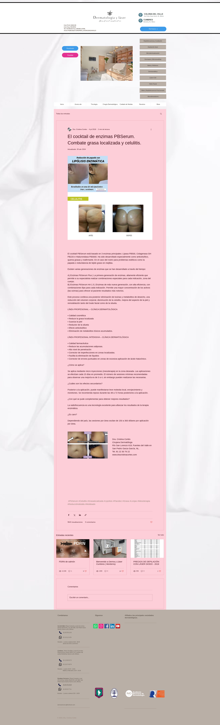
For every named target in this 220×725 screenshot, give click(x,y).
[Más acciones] (151, 129)
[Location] (141, 15)
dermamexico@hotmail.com (66, 705)
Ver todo (161, 535)
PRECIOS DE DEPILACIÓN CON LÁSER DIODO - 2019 (146, 563)
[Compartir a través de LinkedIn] (80, 515)
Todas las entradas (63, 114)
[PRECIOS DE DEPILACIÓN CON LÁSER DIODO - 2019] (147, 548)
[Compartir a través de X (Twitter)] (74, 515)
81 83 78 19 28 (67, 685)
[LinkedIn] (112, 626)
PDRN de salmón (67, 562)
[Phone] (60, 632)
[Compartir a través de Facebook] (69, 515)
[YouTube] (118, 626)
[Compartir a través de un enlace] (85, 515)
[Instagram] (101, 626)
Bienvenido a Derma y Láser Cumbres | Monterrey (109, 563)
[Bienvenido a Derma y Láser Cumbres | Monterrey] (110, 548)
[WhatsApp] (60, 637)
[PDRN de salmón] (72, 548)
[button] (161, 114)
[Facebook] (106, 626)
